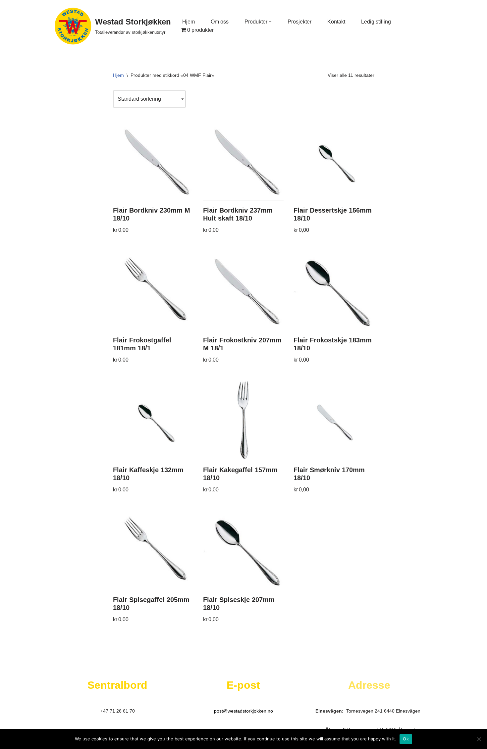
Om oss (220, 22)
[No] (478, 739)
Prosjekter (299, 22)
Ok (406, 738)
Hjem (188, 22)
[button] (270, 21)
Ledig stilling (376, 22)
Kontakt (336, 22)
